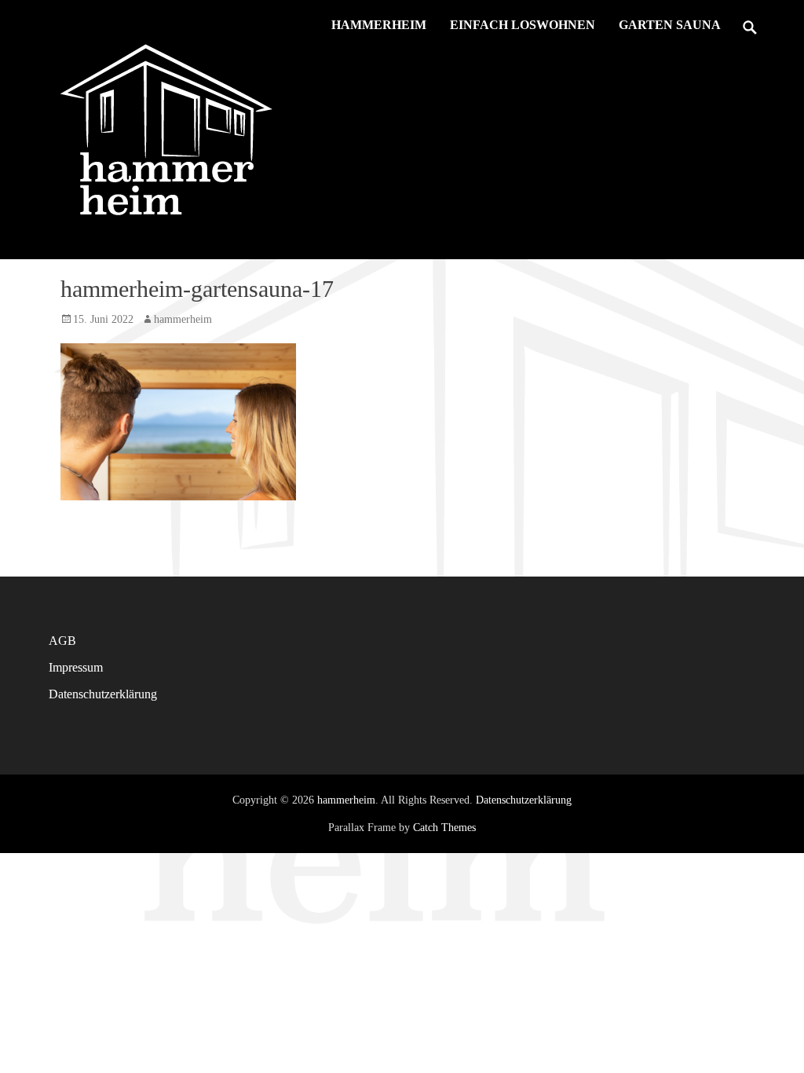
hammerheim (378, 24)
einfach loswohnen (522, 24)
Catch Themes (444, 827)
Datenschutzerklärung (103, 694)
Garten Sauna (670, 24)
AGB (62, 640)
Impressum (76, 667)
